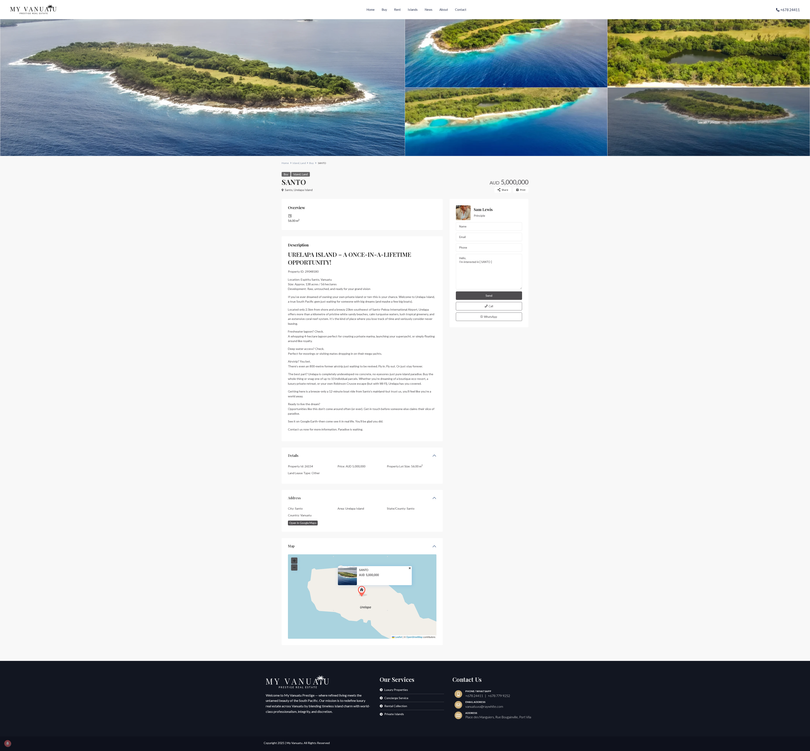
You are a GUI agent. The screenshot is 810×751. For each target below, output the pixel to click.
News (428, 9)
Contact (460, 9)
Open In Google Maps (302, 523)
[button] (362, 591)
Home (370, 9)
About (443, 9)
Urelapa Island (303, 190)
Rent (397, 9)
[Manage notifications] (7, 743)
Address (294, 498)
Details (293, 455)
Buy (384, 9)
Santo (289, 190)
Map (291, 546)
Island (296, 163)
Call (491, 306)
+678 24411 (790, 10)
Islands (413, 9)
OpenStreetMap (414, 637)
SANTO (363, 570)
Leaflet (398, 637)
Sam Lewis (483, 209)
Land (303, 163)
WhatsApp (490, 316)
